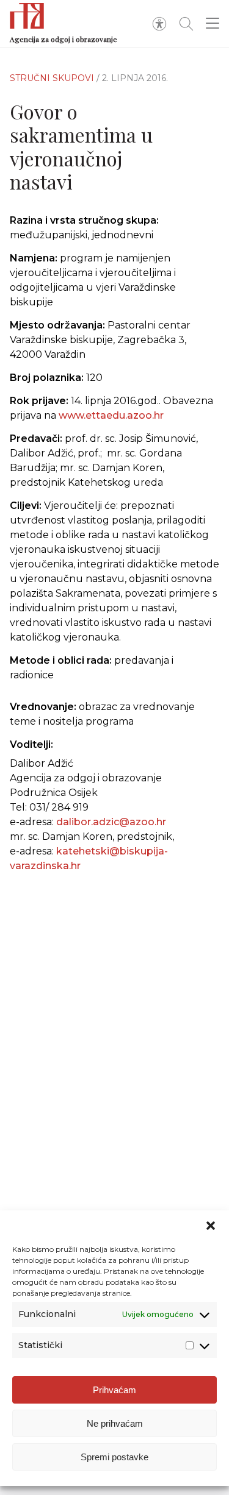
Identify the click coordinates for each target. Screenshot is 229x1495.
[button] (211, 1226)
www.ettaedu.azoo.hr (111, 415)
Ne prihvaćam (115, 1423)
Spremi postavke (114, 1457)
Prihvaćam (114, 1390)
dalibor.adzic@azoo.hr (111, 822)
